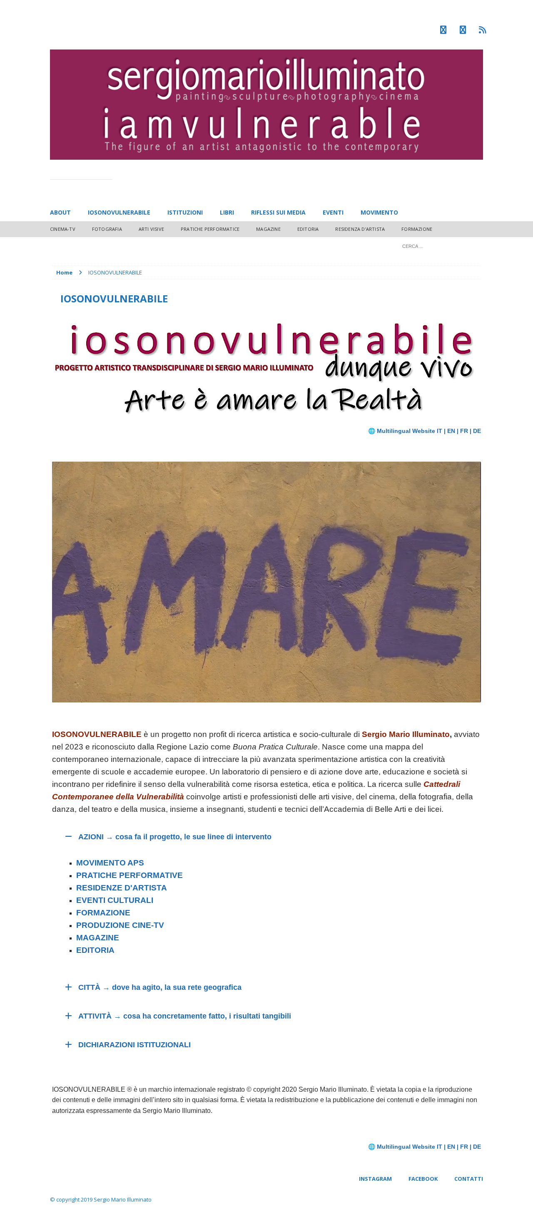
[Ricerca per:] (439, 246)
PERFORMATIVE (150, 875)
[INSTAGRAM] (443, 30)
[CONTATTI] (482, 30)
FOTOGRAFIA (107, 229)
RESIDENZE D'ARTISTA (121, 887)
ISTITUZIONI (185, 212)
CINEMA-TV (62, 229)
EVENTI (333, 212)
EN (451, 431)
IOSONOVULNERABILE (119, 212)
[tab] (266, 837)
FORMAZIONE (416, 229)
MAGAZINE (268, 229)
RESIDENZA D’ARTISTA (360, 229)
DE (477, 431)
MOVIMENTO (379, 212)
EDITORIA (308, 229)
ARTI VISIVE (151, 229)
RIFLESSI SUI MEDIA (278, 212)
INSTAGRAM (375, 1178)
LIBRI (227, 212)
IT (439, 431)
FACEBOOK (423, 1178)
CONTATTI (468, 1178)
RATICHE (99, 875)
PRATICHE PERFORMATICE (210, 229)
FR (464, 431)
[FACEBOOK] (463, 30)
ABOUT (60, 212)
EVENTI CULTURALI (114, 900)
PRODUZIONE (120, 925)
